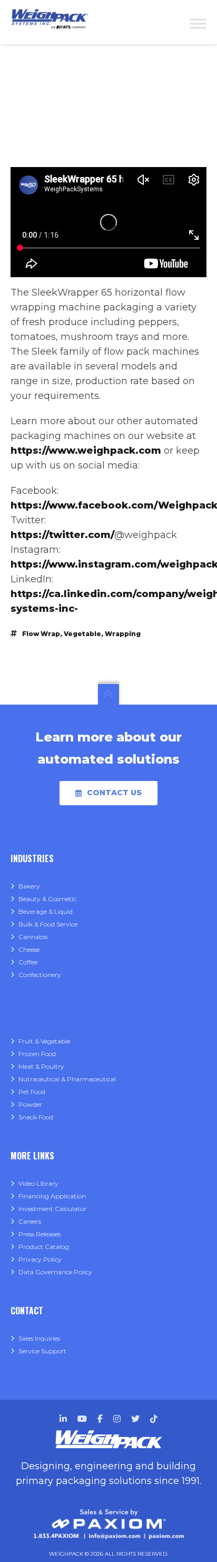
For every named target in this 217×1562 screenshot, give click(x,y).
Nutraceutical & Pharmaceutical (67, 1079)
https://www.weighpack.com (86, 450)
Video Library (38, 1183)
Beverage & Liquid (45, 911)
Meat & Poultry (41, 1066)
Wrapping (123, 634)
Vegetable (82, 634)
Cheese (29, 949)
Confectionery (39, 975)
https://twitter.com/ (62, 535)
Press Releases (39, 1234)
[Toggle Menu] (198, 23)
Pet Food (31, 1092)
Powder (30, 1104)
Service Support (42, 1351)
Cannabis (32, 937)
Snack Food (35, 1117)
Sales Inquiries (39, 1338)
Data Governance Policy (55, 1272)
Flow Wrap (41, 634)
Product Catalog (43, 1247)
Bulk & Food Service (47, 924)
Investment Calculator (52, 1209)
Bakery (29, 886)
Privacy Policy (40, 1259)
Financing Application (52, 1196)
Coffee (27, 962)
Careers (29, 1221)
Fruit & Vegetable (44, 1041)
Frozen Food (37, 1054)
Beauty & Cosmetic (47, 899)
